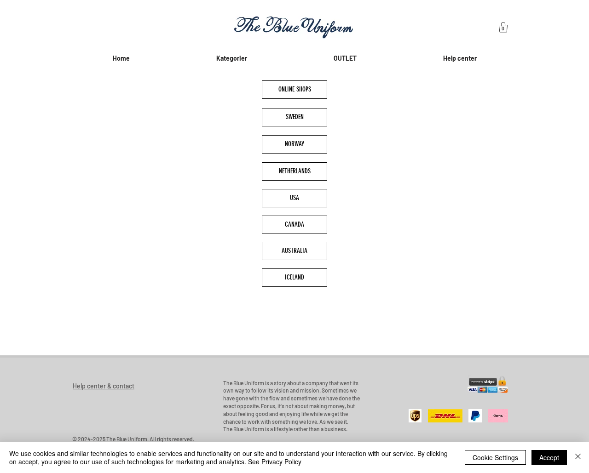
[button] (503, 27)
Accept (549, 457)
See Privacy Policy (274, 461)
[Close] (577, 457)
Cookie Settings (495, 457)
